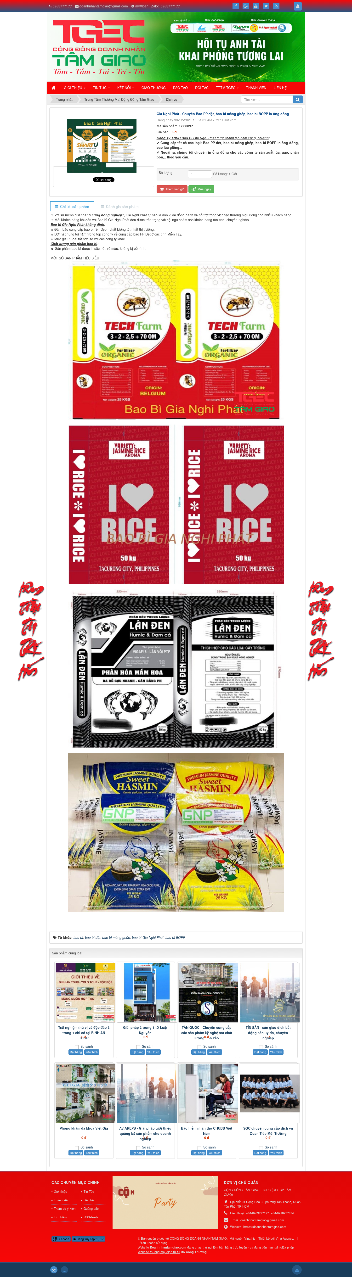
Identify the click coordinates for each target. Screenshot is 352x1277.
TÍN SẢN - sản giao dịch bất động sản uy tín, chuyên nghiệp (268, 1032)
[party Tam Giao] (165, 1202)
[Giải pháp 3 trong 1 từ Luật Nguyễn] (145, 993)
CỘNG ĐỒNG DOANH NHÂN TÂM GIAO (198, 1238)
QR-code (63, 1239)
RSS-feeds (91, 1217)
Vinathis (249, 1238)
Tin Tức (89, 1191)
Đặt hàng (76, 1052)
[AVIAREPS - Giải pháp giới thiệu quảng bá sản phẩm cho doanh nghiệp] (145, 1093)
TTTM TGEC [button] (226, 87)
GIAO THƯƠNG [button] (154, 87)
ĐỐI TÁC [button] (202, 87)
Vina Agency (284, 1238)
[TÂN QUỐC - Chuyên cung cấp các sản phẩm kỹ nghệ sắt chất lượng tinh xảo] (206, 993)
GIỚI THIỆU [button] (73, 87)
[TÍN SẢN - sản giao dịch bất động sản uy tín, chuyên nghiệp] (268, 993)
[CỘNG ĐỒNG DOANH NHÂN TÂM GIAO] (99, 46)
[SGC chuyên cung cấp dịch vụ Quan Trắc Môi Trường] (268, 1093)
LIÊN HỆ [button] (280, 87)
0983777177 (62, 6)
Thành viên (61, 1200)
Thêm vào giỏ (174, 189)
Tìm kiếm (60, 1217)
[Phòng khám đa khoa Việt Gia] (84, 1093)
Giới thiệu (60, 1191)
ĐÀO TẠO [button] (180, 87)
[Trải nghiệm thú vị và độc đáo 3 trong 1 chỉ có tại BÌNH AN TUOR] (84, 993)
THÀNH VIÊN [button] (256, 87)
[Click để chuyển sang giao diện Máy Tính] (64, 1269)
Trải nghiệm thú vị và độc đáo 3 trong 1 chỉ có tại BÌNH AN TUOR (84, 1032)
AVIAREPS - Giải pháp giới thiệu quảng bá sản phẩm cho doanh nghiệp (145, 1133)
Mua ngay (204, 189)
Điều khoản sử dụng (153, 1242)
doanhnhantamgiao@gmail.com (103, 6)
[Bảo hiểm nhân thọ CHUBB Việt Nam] (206, 1093)
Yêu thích (92, 1052)
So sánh (86, 1046)
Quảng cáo (91, 1208)
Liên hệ (89, 1200)
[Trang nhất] (54, 88)
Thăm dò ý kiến (64, 1208)
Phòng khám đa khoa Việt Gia (84, 1128)
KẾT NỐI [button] (124, 87)
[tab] (72, 206)
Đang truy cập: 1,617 (90, 1239)
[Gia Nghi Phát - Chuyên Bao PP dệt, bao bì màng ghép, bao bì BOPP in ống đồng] (103, 164)
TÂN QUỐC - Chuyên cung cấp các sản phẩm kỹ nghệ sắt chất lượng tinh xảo (206, 1032)
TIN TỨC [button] (100, 87)
